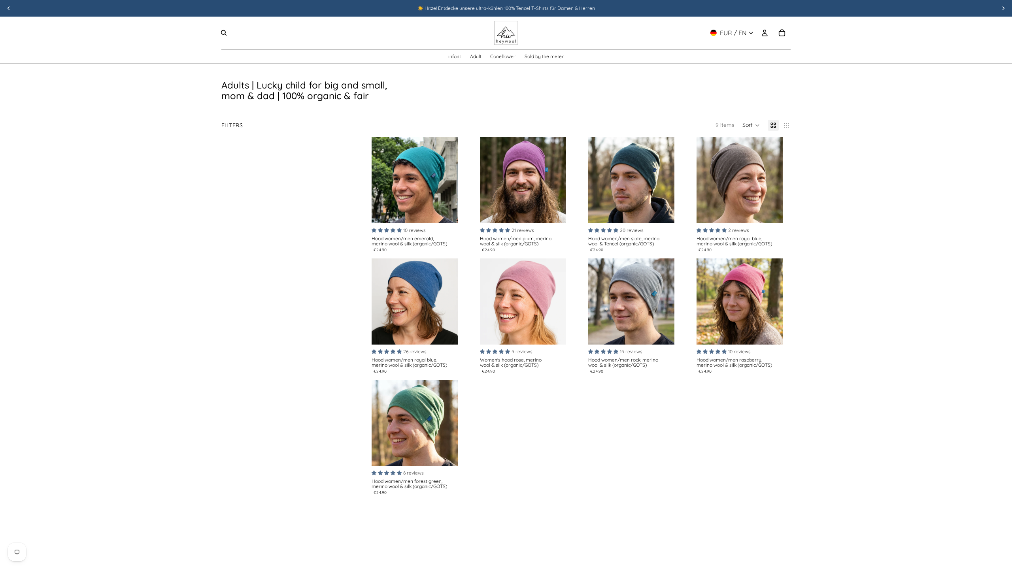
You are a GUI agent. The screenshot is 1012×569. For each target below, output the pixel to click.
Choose (452, 211)
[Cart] (782, 32)
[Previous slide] (380, 180)
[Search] (223, 32)
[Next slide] (449, 180)
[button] (751, 125)
